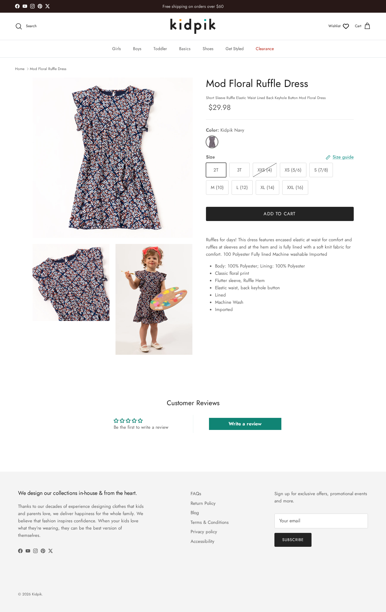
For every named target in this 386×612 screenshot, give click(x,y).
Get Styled (235, 49)
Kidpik (37, 594)
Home (19, 69)
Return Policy (203, 503)
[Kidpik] (193, 26)
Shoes (208, 49)
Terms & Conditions (210, 522)
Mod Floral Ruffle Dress (48, 69)
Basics (185, 49)
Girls (116, 49)
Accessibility (202, 541)
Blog (195, 512)
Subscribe (293, 540)
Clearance (265, 49)
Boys (137, 49)
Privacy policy (204, 531)
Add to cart (280, 213)
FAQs (196, 493)
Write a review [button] (245, 423)
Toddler (160, 49)
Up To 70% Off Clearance (193, 8)
